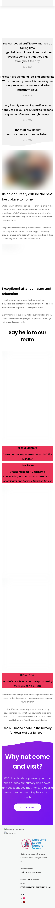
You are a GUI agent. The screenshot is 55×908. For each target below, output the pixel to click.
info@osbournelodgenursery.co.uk (35, 887)
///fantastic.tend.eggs (30, 872)
